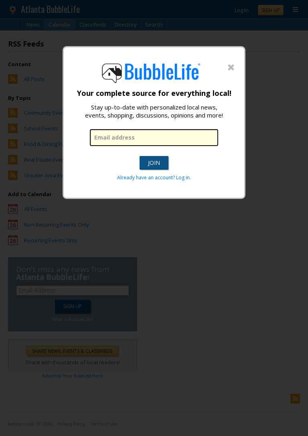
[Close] (231, 67)
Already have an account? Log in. (154, 177)
